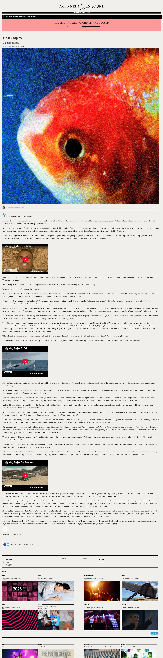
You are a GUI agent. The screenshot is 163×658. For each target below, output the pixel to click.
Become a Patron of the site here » (22, 544)
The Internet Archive (89, 28)
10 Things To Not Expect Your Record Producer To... (98, 646)
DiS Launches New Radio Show (10, 646)
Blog (28, 17)
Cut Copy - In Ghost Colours (129, 646)
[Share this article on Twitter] (8, 544)
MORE (154, 633)
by (11, 207)
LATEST (4, 571)
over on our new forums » (91, 26)
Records (9, 17)
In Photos (22, 17)
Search (158, 16)
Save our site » (81, 12)
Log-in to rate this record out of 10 (9, 539)
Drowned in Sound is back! (45, 578)
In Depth (15, 17)
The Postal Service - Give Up (46, 646)
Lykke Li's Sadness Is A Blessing (130, 607)
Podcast (33, 17)
